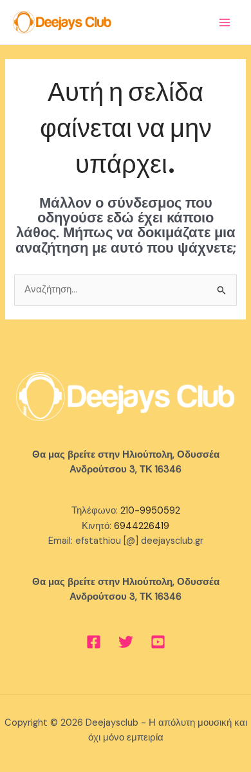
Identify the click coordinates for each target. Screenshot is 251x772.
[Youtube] (158, 641)
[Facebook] (93, 641)
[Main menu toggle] (224, 22)
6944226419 (141, 526)
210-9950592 (150, 511)
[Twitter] (125, 641)
